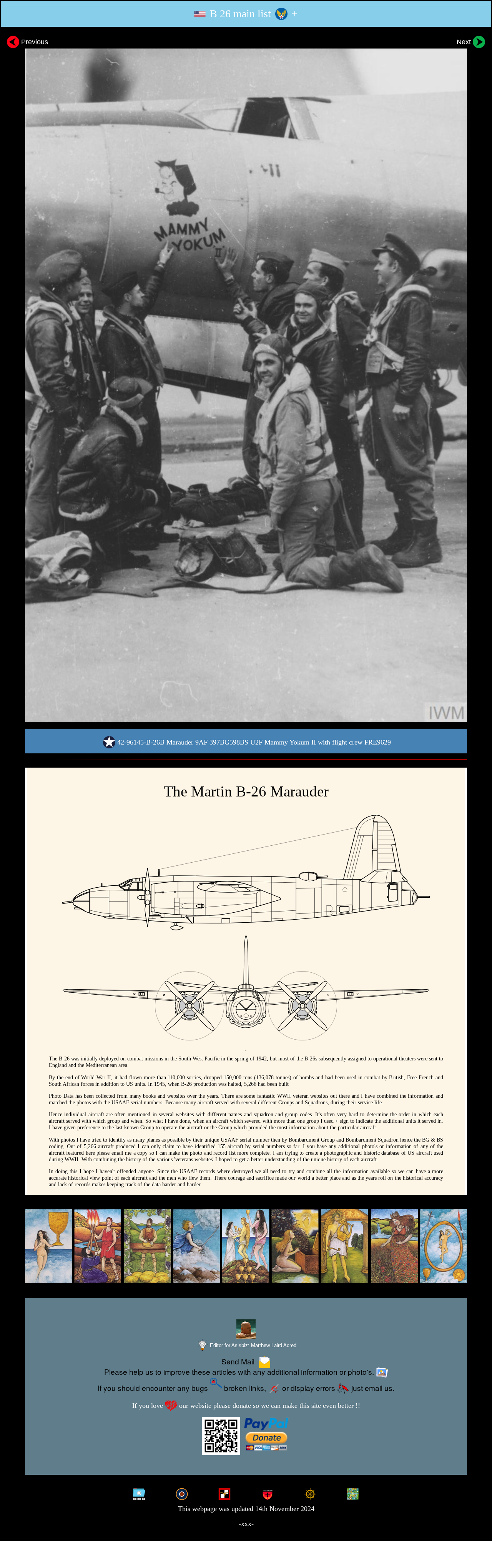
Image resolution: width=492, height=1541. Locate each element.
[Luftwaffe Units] (224, 1493)
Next (465, 42)
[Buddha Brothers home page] (310, 1493)
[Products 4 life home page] (352, 1493)
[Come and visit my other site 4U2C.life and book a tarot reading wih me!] (246, 1246)
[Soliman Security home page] (267, 1493)
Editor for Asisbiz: (252, 1345)
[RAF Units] (181, 1493)
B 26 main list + (252, 14)
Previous (33, 42)
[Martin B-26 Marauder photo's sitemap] (139, 1493)
